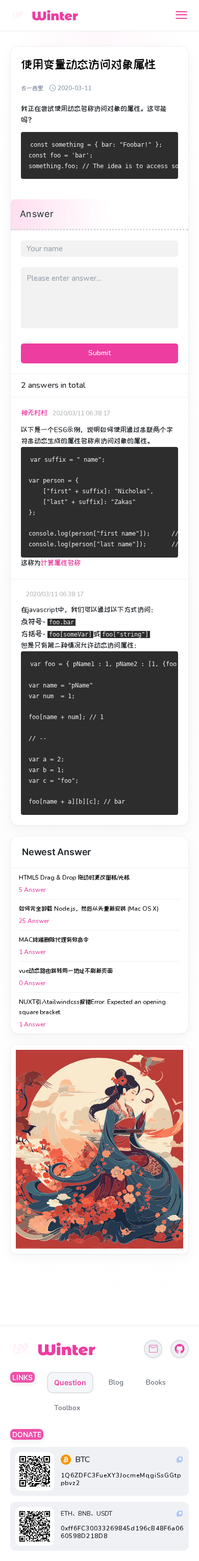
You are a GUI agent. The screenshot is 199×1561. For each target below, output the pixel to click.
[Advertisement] (99, 1149)
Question (70, 1382)
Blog (116, 1382)
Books (156, 1382)
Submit (99, 353)
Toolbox (67, 1408)
